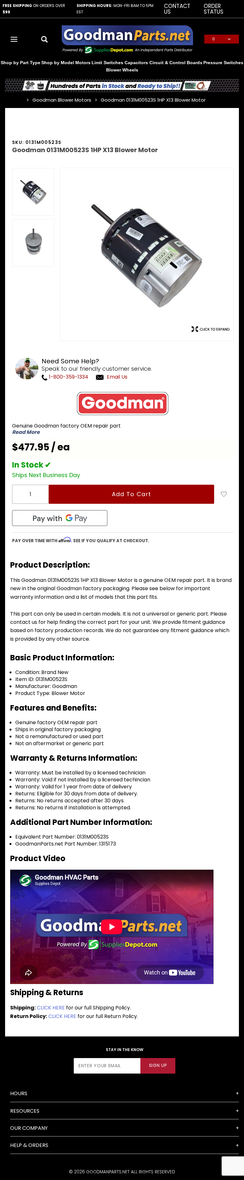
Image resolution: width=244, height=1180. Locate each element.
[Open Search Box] (44, 39)
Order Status (213, 9)
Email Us (117, 377)
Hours (18, 1093)
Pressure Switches (223, 62)
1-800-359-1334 (68, 377)
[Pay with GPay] (59, 518)
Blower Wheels (122, 69)
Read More (26, 432)
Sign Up (158, 1065)
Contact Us (177, 9)
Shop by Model (57, 62)
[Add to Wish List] (224, 494)
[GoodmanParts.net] (127, 39)
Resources (24, 1111)
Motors (83, 62)
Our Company (29, 1128)
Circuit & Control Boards (175, 62)
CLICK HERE (51, 1007)
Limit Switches (107, 62)
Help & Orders (29, 1145)
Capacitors (136, 62)
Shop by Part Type (20, 62)
